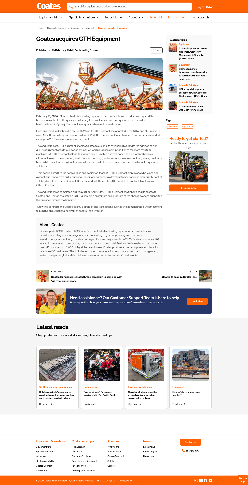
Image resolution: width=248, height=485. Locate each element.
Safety (110, 461)
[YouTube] (210, 480)
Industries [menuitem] (112, 17)
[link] (190, 451)
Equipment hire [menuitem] (49, 17)
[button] (48, 6)
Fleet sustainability (45, 461)
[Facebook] (205, 480)
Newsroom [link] (75, 28)
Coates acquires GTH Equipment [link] (112, 28)
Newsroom (148, 456)
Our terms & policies (81, 456)
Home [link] (40, 28)
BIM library (41, 470)
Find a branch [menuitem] (200, 17)
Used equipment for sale (83, 470)
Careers (111, 465)
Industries (41, 456)
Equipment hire (43, 446)
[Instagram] (196, 480)
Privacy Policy (125, 480)
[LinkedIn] (201, 480)
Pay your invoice (80, 465)
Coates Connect (44, 465)
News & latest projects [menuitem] (165, 17)
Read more (44, 404)
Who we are (113, 446)
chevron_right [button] (51, 404)
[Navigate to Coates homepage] (48, 7)
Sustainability (114, 451)
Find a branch (78, 446)
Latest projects (150, 451)
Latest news (149, 446)
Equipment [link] (89, 28)
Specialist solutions (45, 451)
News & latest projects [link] (56, 28)
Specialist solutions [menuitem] (82, 17)
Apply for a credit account (84, 461)
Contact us (77, 451)
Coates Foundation (116, 456)
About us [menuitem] (135, 17)
